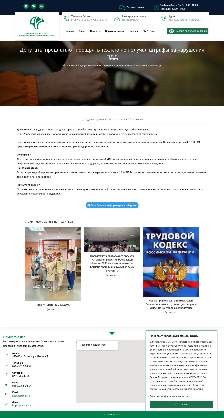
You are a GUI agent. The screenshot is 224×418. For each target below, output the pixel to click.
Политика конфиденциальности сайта (170, 396)
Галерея (133, 31)
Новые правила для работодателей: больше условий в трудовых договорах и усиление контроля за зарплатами (171, 304)
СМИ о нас (149, 31)
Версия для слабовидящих (190, 30)
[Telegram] (26, 6)
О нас (82, 31)
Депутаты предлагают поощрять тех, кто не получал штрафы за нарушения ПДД (120, 65)
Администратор (95, 119)
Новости (95, 31)
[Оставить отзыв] (122, 7)
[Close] (214, 333)
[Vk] (33, 6)
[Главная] (64, 65)
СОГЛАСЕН (181, 404)
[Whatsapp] (41, 6)
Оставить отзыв (135, 7)
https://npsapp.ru (21, 405)
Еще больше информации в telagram (114, 205)
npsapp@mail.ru (21, 395)
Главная (69, 31)
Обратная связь (114, 31)
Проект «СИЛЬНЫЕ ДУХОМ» (53, 304)
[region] (181, 371)
